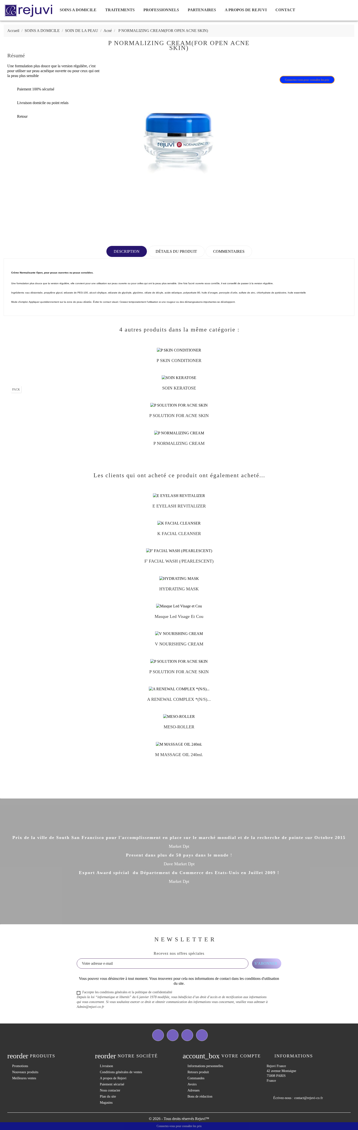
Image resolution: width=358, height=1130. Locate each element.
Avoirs (192, 1084)
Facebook (158, 1035)
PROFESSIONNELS (161, 10)
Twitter (172, 1035)
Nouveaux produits (25, 1072)
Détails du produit (176, 251)
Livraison (106, 1066)
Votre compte (241, 1055)
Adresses (193, 1090)
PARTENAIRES (202, 10)
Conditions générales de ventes (121, 1072)
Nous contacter (110, 1090)
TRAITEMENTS (120, 10)
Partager (267, 64)
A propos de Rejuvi (246, 10)
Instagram (201, 1035)
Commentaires (229, 251)
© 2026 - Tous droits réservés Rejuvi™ (179, 1119)
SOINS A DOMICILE (78, 10)
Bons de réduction (200, 1096)
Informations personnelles (205, 1066)
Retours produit (198, 1072)
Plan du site (108, 1096)
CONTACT (285, 10)
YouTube (187, 1035)
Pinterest (292, 64)
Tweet (279, 64)
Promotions (20, 1066)
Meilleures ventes (24, 1078)
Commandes (196, 1078)
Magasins (106, 1102)
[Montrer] (174, 362)
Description (127, 251)
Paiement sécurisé (112, 1084)
